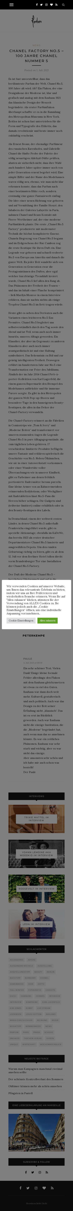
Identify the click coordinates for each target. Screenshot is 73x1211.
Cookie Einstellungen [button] (21, 620)
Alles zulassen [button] (47, 620)
